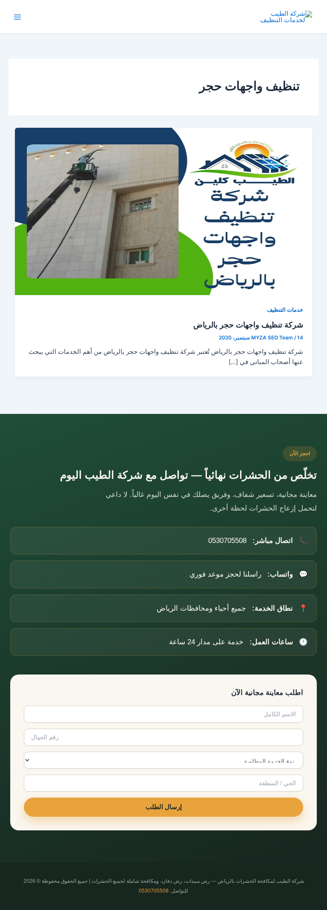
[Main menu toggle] (17, 17)
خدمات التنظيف (285, 310)
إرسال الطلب (164, 807)
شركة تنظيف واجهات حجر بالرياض (248, 324)
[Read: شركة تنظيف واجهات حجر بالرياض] (164, 211)
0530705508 (154, 891)
